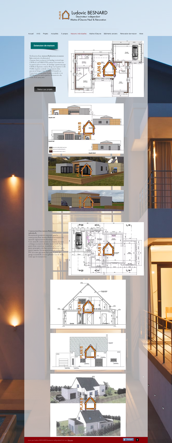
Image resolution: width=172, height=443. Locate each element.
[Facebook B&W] (137, 439)
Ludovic (79, 13)
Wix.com (70, 440)
